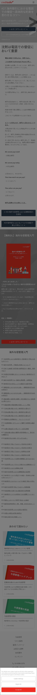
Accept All (18, 690)
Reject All (18, 684)
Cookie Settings (18, 679)
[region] (18, 681)
